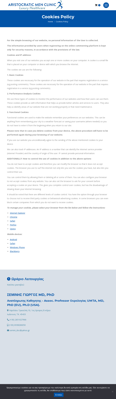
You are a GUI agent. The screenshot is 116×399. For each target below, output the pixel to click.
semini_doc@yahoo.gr (19, 330)
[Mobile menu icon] (106, 5)
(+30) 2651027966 (17, 319)
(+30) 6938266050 (17, 325)
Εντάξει (58, 395)
